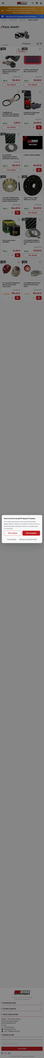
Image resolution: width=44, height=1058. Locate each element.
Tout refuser (12, 533)
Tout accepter (31, 533)
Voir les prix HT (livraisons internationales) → (22, 16)
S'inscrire (22, 1049)
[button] (22, 1003)
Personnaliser (11, 539)
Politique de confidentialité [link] (28, 539)
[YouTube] (9, 1053)
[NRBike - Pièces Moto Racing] (22, 992)
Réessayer (22, 51)
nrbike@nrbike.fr (10, 1029)
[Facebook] (2, 1053)
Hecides (32, 1056)
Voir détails (11, 85)
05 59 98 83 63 (9, 1027)
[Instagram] (6, 1053)
